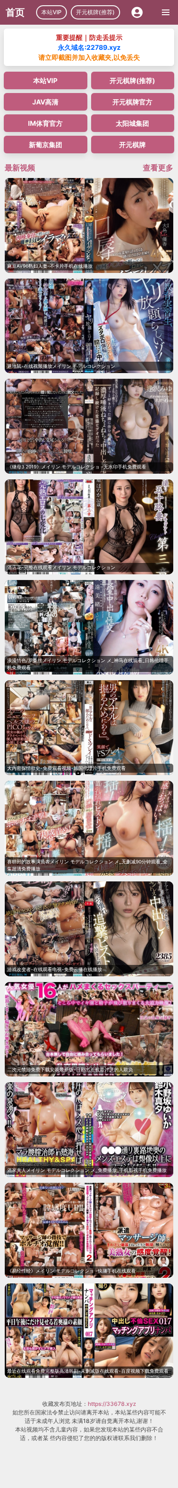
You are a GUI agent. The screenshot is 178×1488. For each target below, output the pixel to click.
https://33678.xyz (112, 1403)
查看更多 (158, 167)
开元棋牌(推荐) (95, 12)
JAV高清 (45, 102)
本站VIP (51, 12)
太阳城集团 (132, 123)
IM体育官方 (45, 123)
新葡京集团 (45, 144)
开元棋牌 (132, 144)
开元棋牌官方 (132, 102)
